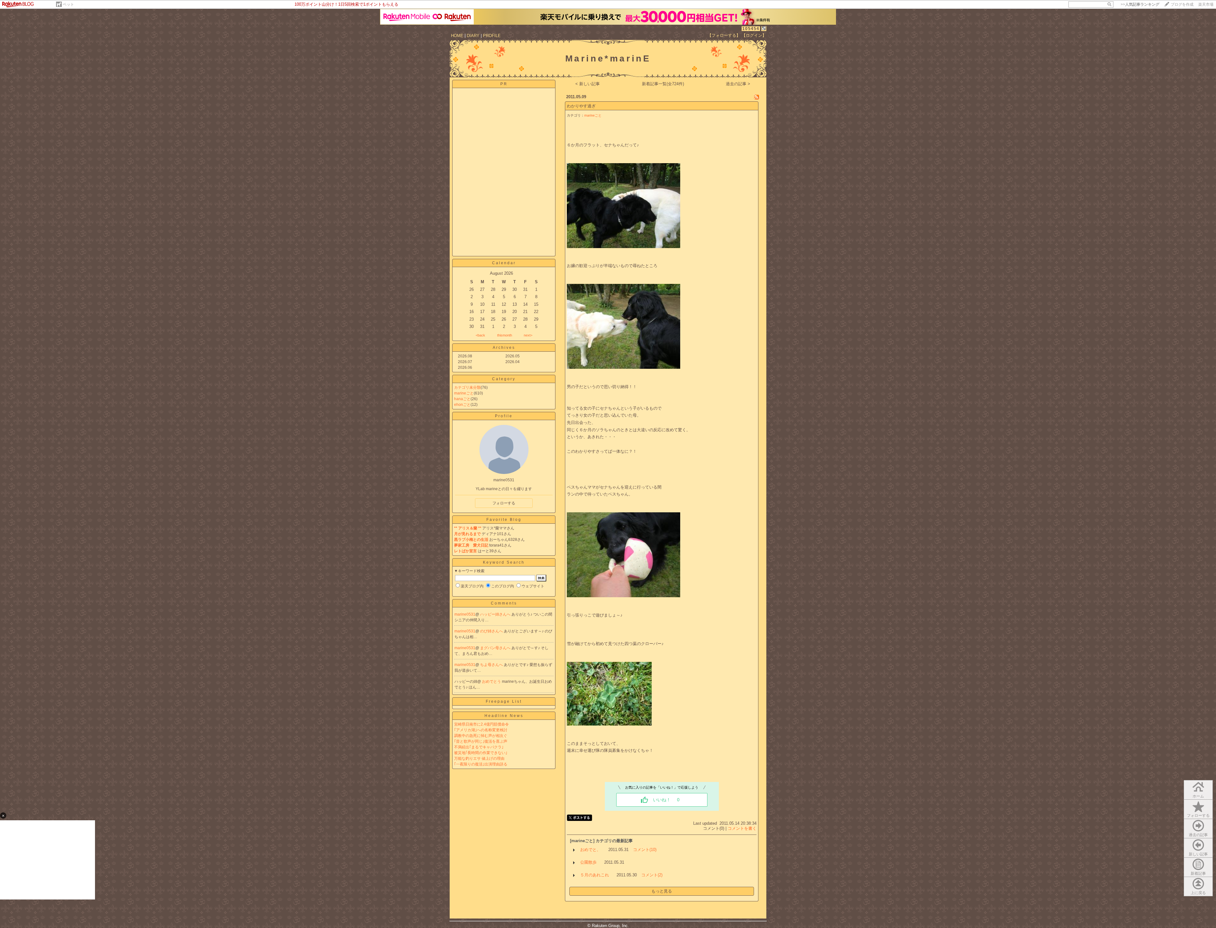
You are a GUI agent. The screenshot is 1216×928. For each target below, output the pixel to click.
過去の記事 (1198, 835)
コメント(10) (644, 849)
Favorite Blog (504, 519)
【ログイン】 (754, 35)
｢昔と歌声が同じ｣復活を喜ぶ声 (480, 741)
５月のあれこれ (594, 875)
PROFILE (492, 35)
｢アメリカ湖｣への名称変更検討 (480, 730)
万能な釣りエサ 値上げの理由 (479, 758)
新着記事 (1198, 873)
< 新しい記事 (587, 83)
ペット (68, 4)
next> (528, 335)
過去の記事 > (738, 83)
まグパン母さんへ (495, 648)
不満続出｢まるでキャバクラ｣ (479, 747)
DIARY (473, 35)
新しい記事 (1198, 854)
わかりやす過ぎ (581, 106)
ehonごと (462, 404)
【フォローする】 (723, 35)
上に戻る (1198, 893)
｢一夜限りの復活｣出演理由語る (480, 764)
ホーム (1198, 796)
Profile (504, 416)
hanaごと (462, 399)
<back (480, 335)
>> (1140, 4)
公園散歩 (588, 862)
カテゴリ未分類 (467, 387)
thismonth (504, 335)
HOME (457, 35)
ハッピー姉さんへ (495, 614)
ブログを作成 (1182, 4)
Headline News (503, 716)
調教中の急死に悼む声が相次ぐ (480, 735)
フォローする (1198, 815)
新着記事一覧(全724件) (663, 83)
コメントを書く (742, 828)
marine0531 (464, 614)
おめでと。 (590, 849)
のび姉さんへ (492, 631)
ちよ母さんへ (492, 664)
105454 (750, 28)
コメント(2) (651, 875)
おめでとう (492, 681)
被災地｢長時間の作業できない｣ (480, 753)
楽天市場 (1205, 4)
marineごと (464, 393)
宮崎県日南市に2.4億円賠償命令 (481, 724)
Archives (504, 347)
